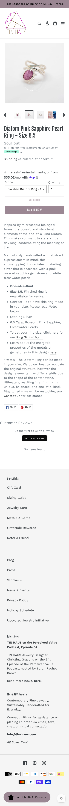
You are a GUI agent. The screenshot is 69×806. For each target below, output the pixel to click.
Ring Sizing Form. (29, 337)
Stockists (14, 580)
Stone (9, 182)
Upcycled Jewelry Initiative (28, 620)
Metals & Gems (18, 518)
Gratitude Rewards (21, 528)
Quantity (54, 182)
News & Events (18, 590)
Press (11, 570)
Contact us (12, 396)
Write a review (34, 438)
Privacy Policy (17, 600)
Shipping (10, 159)
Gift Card (14, 487)
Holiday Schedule (20, 610)
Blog (10, 560)
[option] (17, 114)
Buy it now (34, 210)
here (53, 352)
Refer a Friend (18, 538)
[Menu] (63, 23)
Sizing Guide (16, 497)
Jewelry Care (17, 507)
